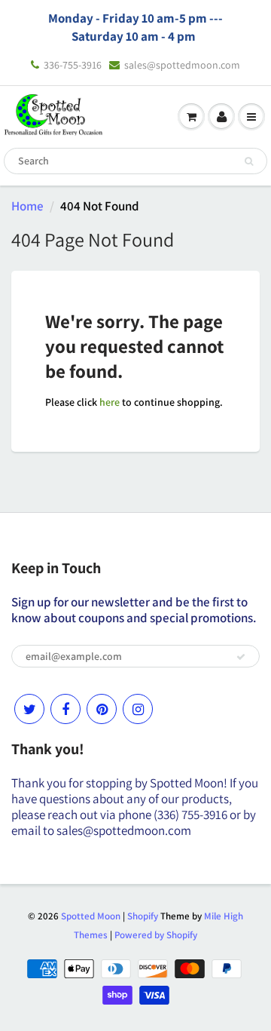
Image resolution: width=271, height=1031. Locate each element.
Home (27, 206)
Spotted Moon (90, 916)
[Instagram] (138, 709)
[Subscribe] (241, 657)
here (109, 402)
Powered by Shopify (155, 934)
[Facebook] (65, 709)
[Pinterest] (102, 709)
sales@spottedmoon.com (182, 65)
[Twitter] (29, 709)
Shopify (142, 916)
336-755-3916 (73, 65)
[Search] (249, 161)
